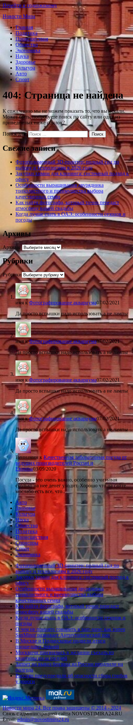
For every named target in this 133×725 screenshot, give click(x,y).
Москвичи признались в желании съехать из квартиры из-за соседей (64, 655)
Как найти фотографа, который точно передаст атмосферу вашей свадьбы (67, 205)
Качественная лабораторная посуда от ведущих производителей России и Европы (71, 463)
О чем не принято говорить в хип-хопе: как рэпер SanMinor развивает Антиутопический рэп (70, 632)
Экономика (27, 50)
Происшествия (31, 39)
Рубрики (12, 274)
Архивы (12, 247)
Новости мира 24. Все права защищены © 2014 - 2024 (62, 708)
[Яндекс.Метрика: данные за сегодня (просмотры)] (24, 698)
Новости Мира (19, 16)
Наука (22, 56)
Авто (21, 73)
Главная (24, 27)
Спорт (22, 79)
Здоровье (25, 62)
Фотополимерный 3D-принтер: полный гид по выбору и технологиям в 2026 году (67, 164)
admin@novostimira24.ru (43, 719)
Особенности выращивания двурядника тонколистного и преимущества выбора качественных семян (59, 190)
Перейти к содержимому (30, 5)
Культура (25, 68)
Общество (26, 44)
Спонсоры (26, 543)
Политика (26, 33)
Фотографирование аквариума (63, 302)
